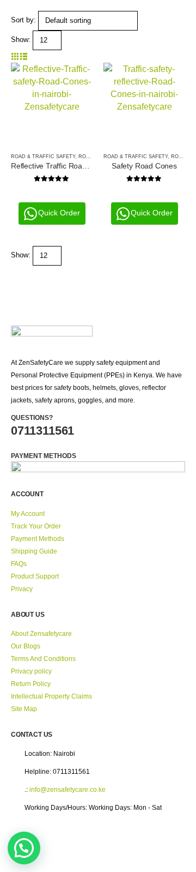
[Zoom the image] (52, 331)
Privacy (22, 588)
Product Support (35, 576)
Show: (20, 39)
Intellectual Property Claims (51, 696)
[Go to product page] (52, 104)
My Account (28, 513)
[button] (15, 56)
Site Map (24, 708)
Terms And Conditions (43, 658)
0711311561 (42, 430)
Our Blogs (25, 646)
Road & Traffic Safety (43, 156)
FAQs (19, 563)
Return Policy (31, 683)
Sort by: (23, 20)
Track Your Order (36, 526)
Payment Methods (37, 538)
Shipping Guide (34, 551)
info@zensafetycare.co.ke (67, 789)
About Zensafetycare (41, 633)
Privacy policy (31, 671)
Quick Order (59, 212)
